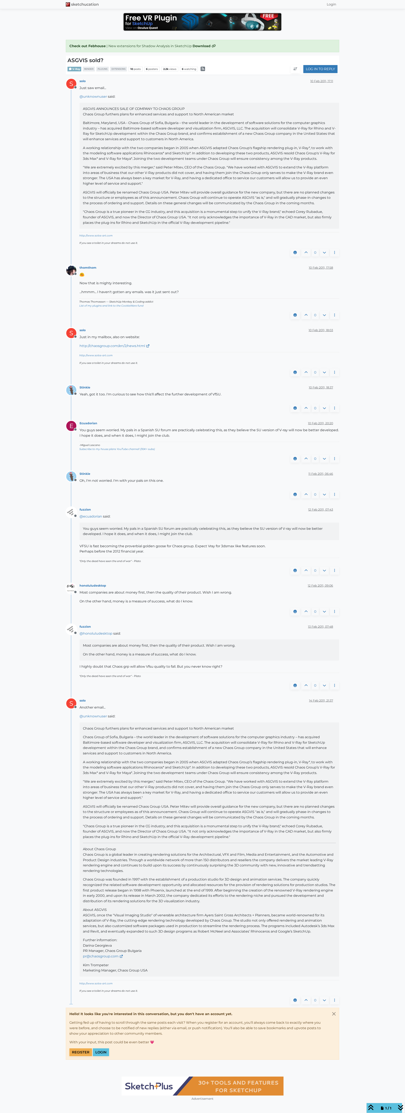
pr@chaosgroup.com (101, 956)
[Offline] (73, 270)
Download (202, 46)
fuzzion (85, 509)
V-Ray (76, 69)
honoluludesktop (93, 585)
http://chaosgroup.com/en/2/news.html (112, 346)
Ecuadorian (88, 423)
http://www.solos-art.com (96, 235)
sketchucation (85, 4)
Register (80, 1052)
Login (101, 1052)
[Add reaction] (295, 253)
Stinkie (85, 387)
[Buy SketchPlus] (203, 1086)
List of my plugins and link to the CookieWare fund (111, 305)
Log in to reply (320, 69)
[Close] (334, 1014)
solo (83, 81)
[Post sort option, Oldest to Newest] (295, 69)
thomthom (88, 268)
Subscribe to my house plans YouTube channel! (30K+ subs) (117, 449)
